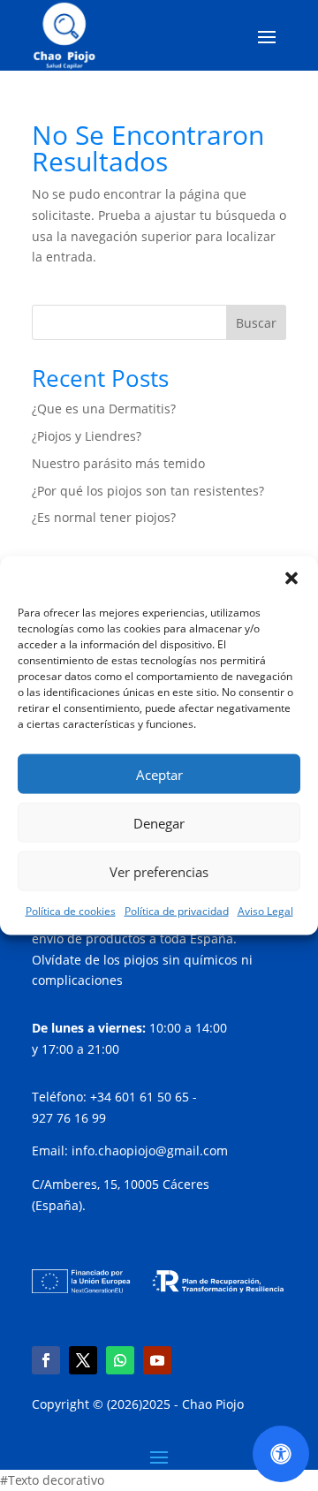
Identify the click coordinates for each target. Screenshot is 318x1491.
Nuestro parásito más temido (118, 463)
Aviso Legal (265, 911)
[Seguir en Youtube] (157, 1360)
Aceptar (159, 774)
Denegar (159, 822)
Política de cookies (71, 911)
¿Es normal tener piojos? (104, 517)
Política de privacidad (177, 911)
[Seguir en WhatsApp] (120, 1360)
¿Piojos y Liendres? (86, 436)
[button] (291, 578)
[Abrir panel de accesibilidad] (281, 1454)
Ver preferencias (159, 871)
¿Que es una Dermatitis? (104, 408)
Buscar (256, 322)
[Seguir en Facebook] (46, 1360)
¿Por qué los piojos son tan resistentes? (148, 490)
